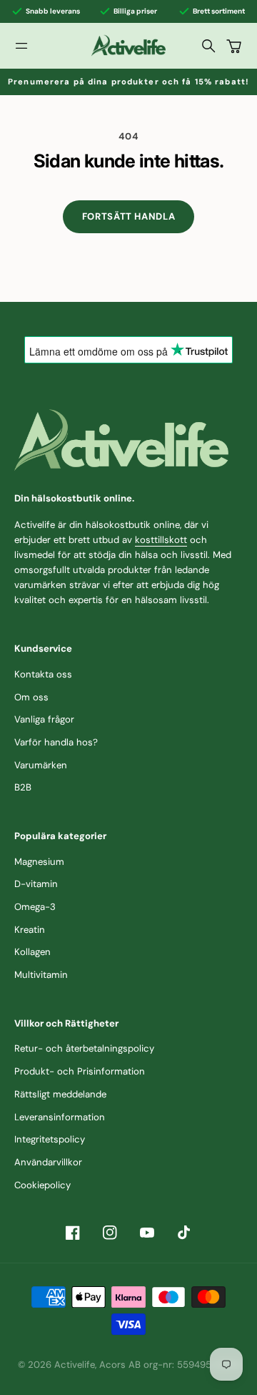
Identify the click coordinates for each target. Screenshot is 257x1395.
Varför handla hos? (56, 742)
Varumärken (40, 765)
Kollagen (32, 952)
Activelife (74, 1365)
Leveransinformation (59, 1117)
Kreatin (29, 930)
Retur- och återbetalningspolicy (84, 1048)
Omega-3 (35, 907)
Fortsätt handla (129, 216)
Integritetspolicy (49, 1139)
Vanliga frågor (44, 719)
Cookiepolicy (42, 1185)
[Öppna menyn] (21, 46)
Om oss (31, 697)
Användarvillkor (48, 1162)
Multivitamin (41, 975)
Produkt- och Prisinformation (79, 1071)
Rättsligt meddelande (60, 1094)
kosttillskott (161, 540)
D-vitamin (36, 884)
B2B (22, 787)
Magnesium (39, 862)
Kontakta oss (43, 674)
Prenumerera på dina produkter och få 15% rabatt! (128, 82)
